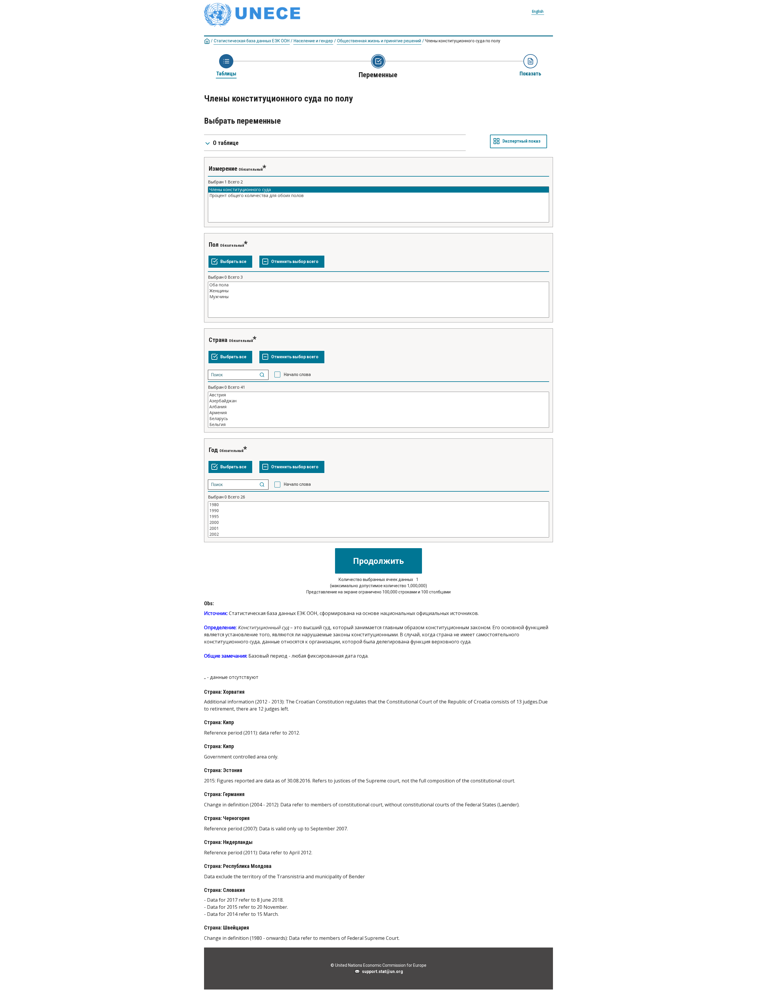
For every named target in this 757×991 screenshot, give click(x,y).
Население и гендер (313, 40)
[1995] (378, 516)
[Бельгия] (378, 424)
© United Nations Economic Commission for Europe (378, 965)
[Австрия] (378, 395)
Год (213, 449)
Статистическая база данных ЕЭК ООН (251, 40)
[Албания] (378, 407)
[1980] (378, 505)
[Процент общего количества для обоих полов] (378, 195)
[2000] (378, 522)
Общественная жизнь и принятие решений (379, 40)
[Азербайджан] (378, 401)
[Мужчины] (378, 297)
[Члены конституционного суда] (378, 190)
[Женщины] (378, 291)
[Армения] (378, 413)
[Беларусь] (378, 419)
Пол (214, 244)
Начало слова (297, 374)
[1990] (378, 511)
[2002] (378, 534)
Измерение (223, 168)
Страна (218, 339)
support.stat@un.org (381, 971)
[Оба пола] (378, 285)
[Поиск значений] (261, 375)
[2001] (378, 528)
